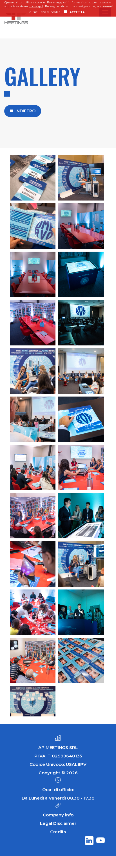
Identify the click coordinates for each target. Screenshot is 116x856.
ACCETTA (77, 12)
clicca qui (36, 6)
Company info (58, 815)
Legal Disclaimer (58, 823)
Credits (58, 831)
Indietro (25, 110)
